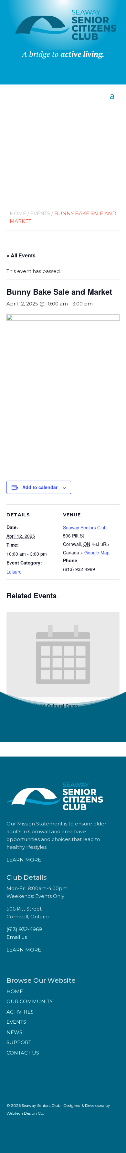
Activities (20, 1012)
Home (18, 213)
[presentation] (63, 654)
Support (18, 1042)
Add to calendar (40, 487)
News (14, 1032)
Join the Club (63, 76)
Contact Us (22, 1053)
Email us (16, 937)
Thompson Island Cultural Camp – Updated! (55, 706)
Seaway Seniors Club (85, 527)
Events (40, 213)
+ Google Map (95, 552)
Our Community (29, 1001)
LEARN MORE (23, 860)
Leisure (14, 571)
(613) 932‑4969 (24, 929)
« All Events (21, 255)
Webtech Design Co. (25, 1113)
